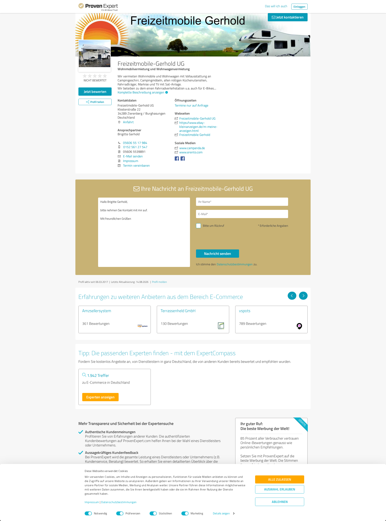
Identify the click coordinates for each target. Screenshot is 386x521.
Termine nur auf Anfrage (191, 105)
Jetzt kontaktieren (289, 17)
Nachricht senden (217, 253)
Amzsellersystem (96, 310)
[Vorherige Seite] (292, 296)
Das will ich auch (276, 6)
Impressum (92, 502)
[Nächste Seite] (303, 296)
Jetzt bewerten (95, 91)
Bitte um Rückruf (213, 226)
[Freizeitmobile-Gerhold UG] (94, 56)
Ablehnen (280, 501)
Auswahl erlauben (279, 489)
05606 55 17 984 (135, 143)
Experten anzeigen (100, 397)
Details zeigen (221, 513)
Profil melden (159, 282)
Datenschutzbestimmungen (119, 502)
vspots (244, 310)
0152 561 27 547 (135, 147)
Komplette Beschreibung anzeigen (141, 92)
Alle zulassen (279, 479)
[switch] (119, 513)
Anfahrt (128, 122)
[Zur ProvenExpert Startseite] (98, 7)
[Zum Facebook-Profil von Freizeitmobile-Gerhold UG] (178, 160)
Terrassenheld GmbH (178, 310)
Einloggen (299, 6)
